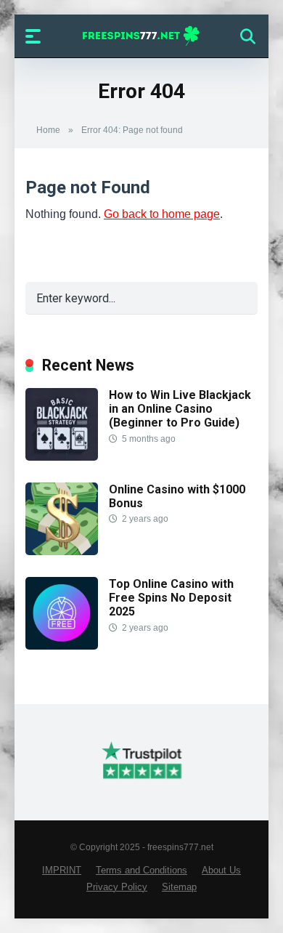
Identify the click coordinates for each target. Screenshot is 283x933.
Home (48, 130)
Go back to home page (162, 214)
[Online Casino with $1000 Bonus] (61, 551)
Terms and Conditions (141, 870)
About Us (221, 870)
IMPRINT (61, 870)
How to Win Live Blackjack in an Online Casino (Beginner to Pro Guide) (180, 408)
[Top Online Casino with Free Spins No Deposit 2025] (61, 645)
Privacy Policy (116, 887)
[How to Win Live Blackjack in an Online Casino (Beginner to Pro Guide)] (61, 457)
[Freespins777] (142, 35)
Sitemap (179, 887)
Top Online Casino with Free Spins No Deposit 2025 (171, 597)
